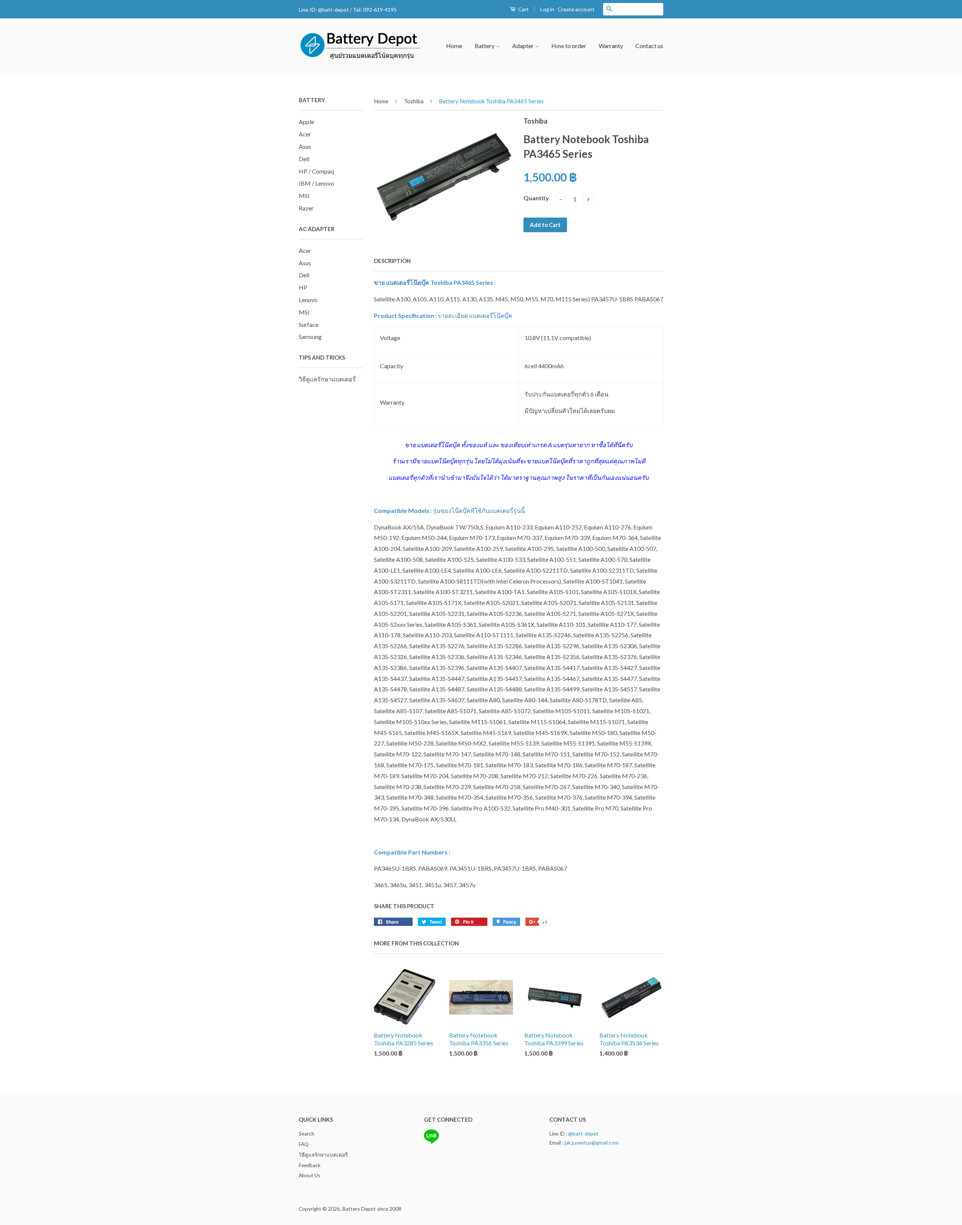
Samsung (310, 336)
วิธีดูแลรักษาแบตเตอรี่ (327, 379)
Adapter (523, 45)
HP (303, 287)
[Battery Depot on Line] (431, 1142)
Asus (305, 146)
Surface (308, 324)
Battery (485, 45)
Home (454, 45)
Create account (576, 9)
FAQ (304, 1144)
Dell (304, 158)
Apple (306, 121)
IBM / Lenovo (316, 183)
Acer (305, 134)
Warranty (611, 45)
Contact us (649, 45)
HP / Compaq (316, 171)
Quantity (536, 197)
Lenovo (308, 299)
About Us (309, 1175)
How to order (568, 45)
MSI (304, 195)
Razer (306, 208)
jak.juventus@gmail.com (591, 1143)
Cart (523, 9)
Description (392, 260)
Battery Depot (359, 1209)
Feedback (310, 1165)
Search (306, 1134)
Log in (547, 9)
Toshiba (414, 101)
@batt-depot (333, 9)
